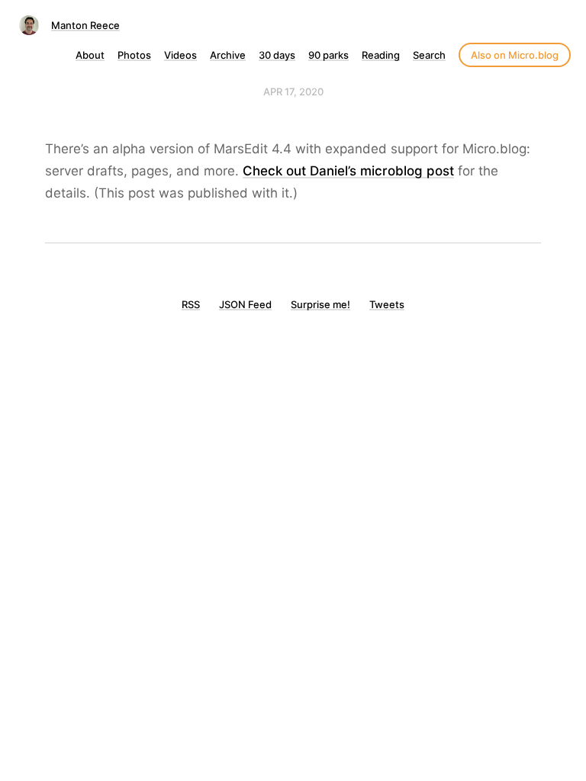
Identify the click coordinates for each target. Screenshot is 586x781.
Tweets (386, 304)
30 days (277, 55)
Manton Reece (85, 25)
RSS (191, 304)
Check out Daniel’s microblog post (348, 170)
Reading (381, 55)
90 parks (328, 55)
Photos (134, 55)
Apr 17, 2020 (293, 91)
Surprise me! (320, 304)
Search (429, 55)
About (90, 55)
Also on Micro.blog (515, 55)
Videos (180, 55)
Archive (228, 55)
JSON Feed (245, 304)
